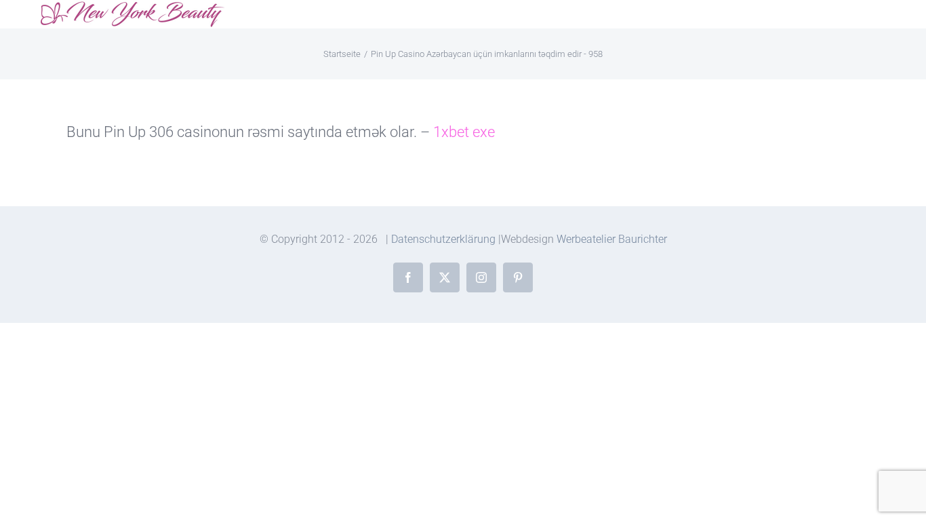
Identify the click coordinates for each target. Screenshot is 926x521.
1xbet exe (464, 131)
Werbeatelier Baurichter (612, 239)
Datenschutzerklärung (443, 239)
